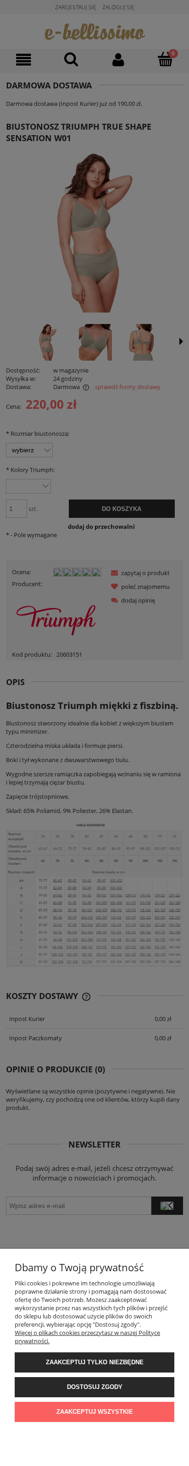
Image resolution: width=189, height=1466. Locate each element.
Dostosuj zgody (94, 1387)
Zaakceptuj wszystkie (94, 1411)
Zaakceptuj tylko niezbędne (95, 1362)
